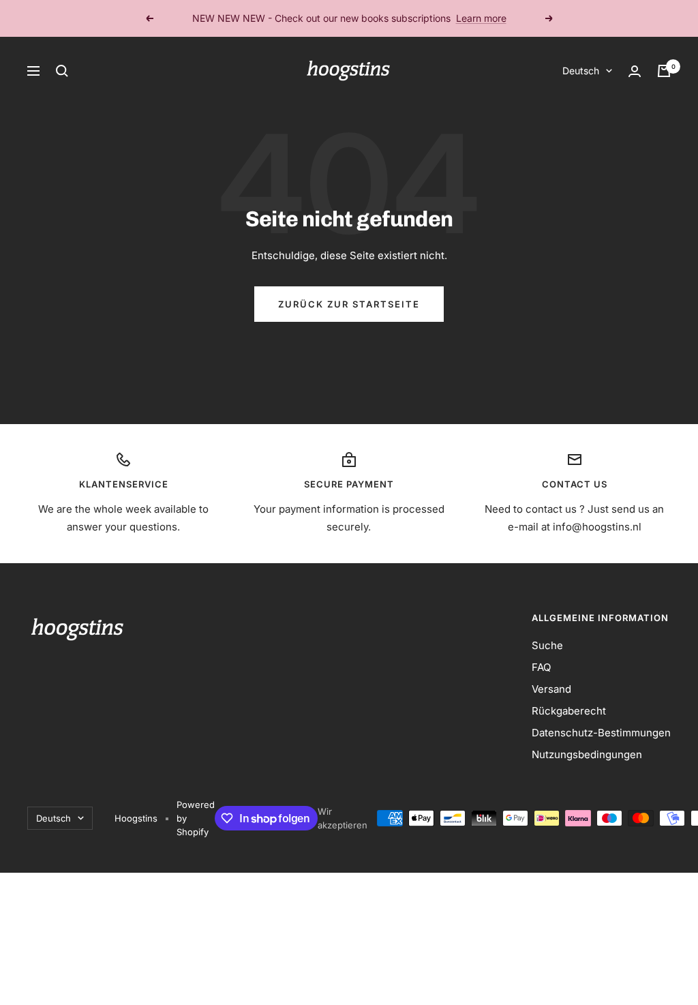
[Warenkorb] (664, 71)
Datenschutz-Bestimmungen (601, 732)
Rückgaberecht (569, 710)
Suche (547, 645)
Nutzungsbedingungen (587, 754)
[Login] (634, 71)
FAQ (541, 667)
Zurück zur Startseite (349, 304)
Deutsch (580, 70)
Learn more (481, 18)
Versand (551, 688)
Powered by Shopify (196, 818)
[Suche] (62, 71)
